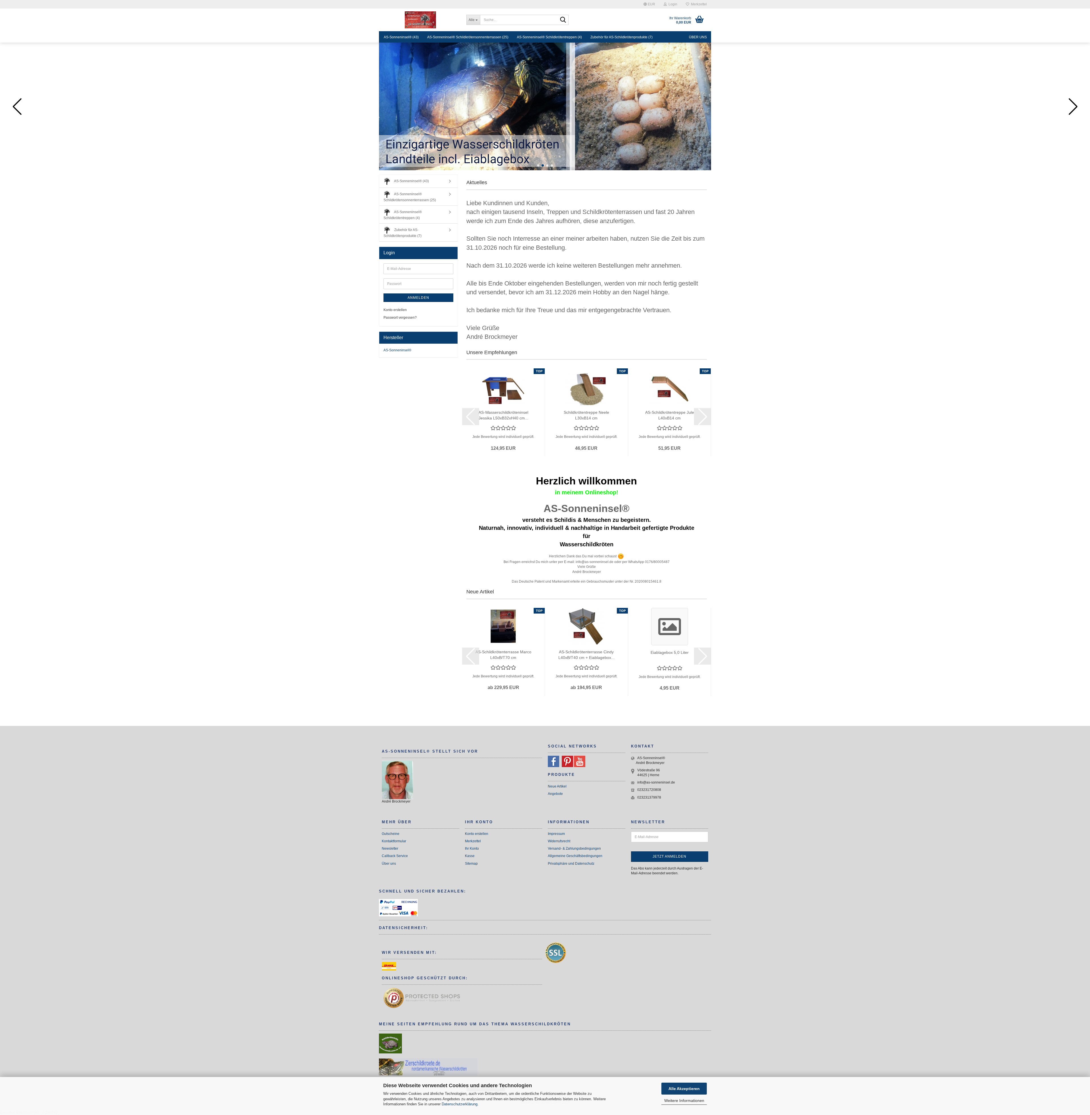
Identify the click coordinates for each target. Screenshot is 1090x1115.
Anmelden (418, 298)
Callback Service (395, 856)
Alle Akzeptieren (684, 1088)
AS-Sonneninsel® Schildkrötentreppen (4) (549, 37)
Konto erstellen (395, 310)
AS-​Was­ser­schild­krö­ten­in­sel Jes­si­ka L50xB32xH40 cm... (503, 415)
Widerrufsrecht (559, 841)
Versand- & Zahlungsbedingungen (574, 849)
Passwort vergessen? (400, 318)
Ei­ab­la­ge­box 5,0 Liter (670, 652)
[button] (649, 4)
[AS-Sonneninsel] (420, 20)
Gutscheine (390, 834)
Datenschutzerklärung (459, 1104)
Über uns (698, 37)
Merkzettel (698, 4)
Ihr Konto (472, 849)
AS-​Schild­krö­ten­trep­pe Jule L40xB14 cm (669, 415)
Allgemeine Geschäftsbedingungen (575, 856)
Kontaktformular (394, 841)
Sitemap (471, 864)
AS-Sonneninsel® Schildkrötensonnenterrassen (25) (467, 37)
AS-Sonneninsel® (397, 350)
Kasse (470, 856)
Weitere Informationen (684, 1100)
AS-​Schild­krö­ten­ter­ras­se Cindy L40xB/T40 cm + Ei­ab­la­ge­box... (586, 655)
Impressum (556, 834)
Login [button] (672, 4)
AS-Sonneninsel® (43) (401, 37)
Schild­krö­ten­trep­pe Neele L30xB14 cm (586, 415)
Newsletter (390, 849)
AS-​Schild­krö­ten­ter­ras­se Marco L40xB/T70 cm (503, 655)
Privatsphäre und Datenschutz (571, 864)
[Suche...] (563, 20)
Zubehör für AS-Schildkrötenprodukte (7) (621, 37)
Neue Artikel (557, 786)
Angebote (555, 794)
